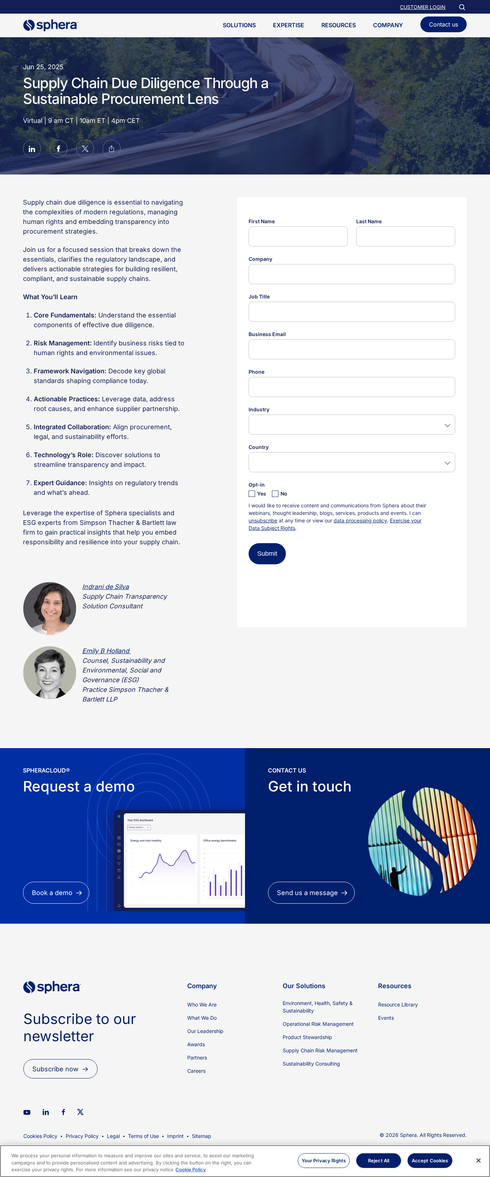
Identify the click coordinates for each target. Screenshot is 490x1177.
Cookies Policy (40, 1136)
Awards (196, 1044)
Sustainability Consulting (311, 1064)
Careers (196, 1071)
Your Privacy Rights (324, 1160)
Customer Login (423, 7)
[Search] (461, 6)
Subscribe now (55, 1069)
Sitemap (201, 1136)
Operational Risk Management (318, 1024)
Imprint (175, 1136)
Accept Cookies (430, 1160)
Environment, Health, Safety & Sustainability (318, 1007)
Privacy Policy (82, 1136)
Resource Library (398, 1004)
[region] (245, 1161)
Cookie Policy (190, 1169)
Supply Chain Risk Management (320, 1050)
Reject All (378, 1160)
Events (386, 1018)
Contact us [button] (443, 24)
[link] (52, 1005)
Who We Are (202, 1004)
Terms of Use (143, 1136)
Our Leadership (205, 1031)
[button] (32, 150)
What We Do (202, 1018)
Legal (113, 1136)
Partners (197, 1057)
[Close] (478, 1160)
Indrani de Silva (105, 586)
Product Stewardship (307, 1037)
